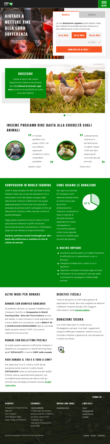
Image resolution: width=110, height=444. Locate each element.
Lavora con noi (87, 414)
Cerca (84, 408)
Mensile (66, 14)
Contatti (85, 417)
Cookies (86, 435)
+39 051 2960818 (37, 408)
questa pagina (82, 310)
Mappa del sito (87, 411)
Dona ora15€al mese (78, 49)
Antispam (101, 435)
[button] (64, 115)
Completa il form (63, 408)
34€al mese (94, 35)
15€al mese (79, 35)
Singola (92, 14)
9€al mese (63, 35)
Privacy (93, 435)
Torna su (97, 396)
